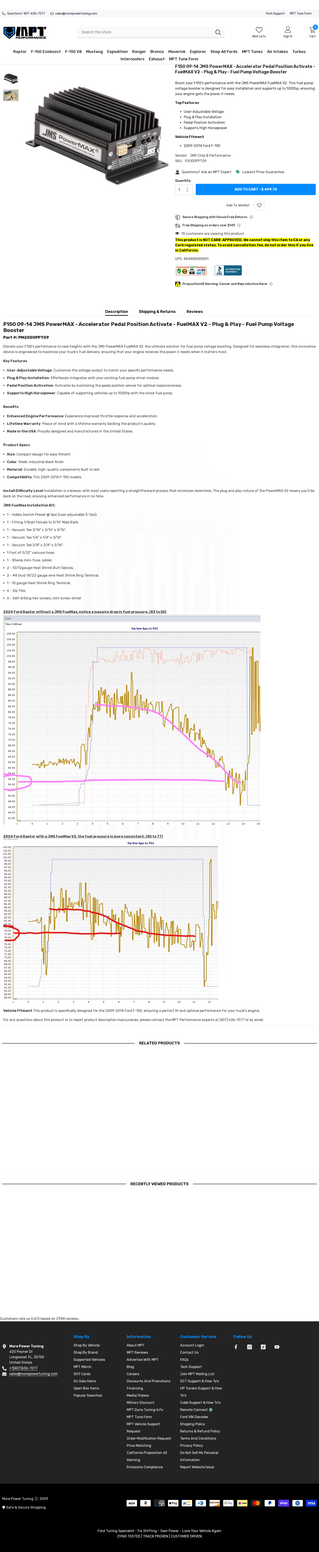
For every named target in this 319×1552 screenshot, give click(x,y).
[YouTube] (277, 1347)
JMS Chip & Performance (210, 155)
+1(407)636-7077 (23, 1368)
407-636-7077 (34, 13)
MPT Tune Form (301, 13)
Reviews (195, 311)
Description (116, 311)
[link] (39, 1157)
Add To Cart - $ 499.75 (256, 189)
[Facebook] (236, 1347)
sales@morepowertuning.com (76, 13)
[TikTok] (263, 1347)
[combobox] (145, 32)
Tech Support (275, 13)
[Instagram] (249, 1347)
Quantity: (183, 181)
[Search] (151, 32)
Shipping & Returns (157, 311)
